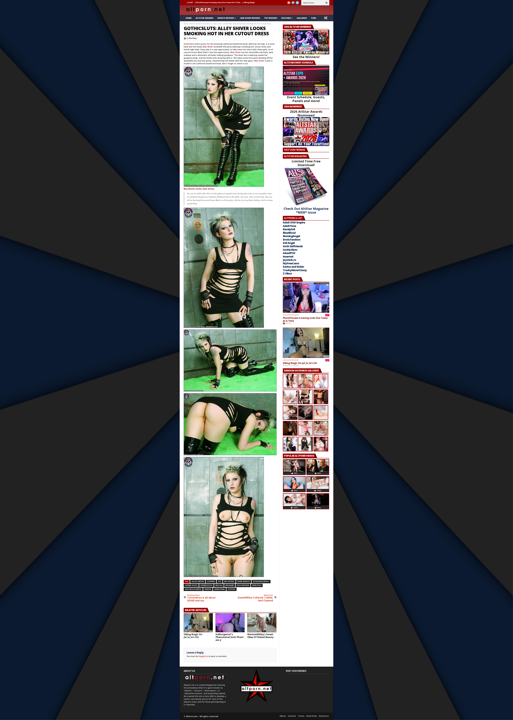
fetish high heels (261, 581)
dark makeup (243, 581)
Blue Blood (207, 24)
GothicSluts (189, 44)
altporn (211, 581)
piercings (256, 585)
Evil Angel (289, 243)
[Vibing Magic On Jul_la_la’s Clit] (198, 622)
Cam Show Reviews (250, 18)
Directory (324, 716)
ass (219, 581)
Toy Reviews (270, 18)
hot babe (230, 585)
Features (286, 18)
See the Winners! (306, 57)
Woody (289, 323)
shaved (208, 589)
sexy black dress (193, 589)
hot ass (218, 585)
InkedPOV (289, 253)
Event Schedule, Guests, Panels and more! (306, 99)
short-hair (219, 589)
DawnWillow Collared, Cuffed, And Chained (255, 598)
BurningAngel (291, 236)
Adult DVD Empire (294, 222)
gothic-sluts (191, 585)
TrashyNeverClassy (295, 270)
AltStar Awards (204, 18)
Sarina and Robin (293, 266)
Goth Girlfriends (293, 246)
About (283, 716)
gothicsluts (206, 585)
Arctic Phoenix (292, 366)
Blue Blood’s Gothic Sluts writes (199, 189)
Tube (313, 18)
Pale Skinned (243, 585)
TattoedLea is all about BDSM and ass (201, 598)
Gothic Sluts (217, 24)
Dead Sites (311, 716)
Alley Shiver (207, 46)
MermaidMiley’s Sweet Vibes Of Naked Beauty (260, 636)
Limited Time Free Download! (306, 163)
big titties (229, 581)
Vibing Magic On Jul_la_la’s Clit (193, 2)
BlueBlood (289, 233)
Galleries (302, 18)
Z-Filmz (287, 273)
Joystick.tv (289, 260)
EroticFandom (291, 239)
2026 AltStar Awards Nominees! (306, 113)
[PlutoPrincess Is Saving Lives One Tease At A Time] (306, 297)
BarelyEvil (289, 229)
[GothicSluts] (230, 127)
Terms (301, 716)
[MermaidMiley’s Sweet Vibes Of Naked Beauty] (261, 622)
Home (189, 18)
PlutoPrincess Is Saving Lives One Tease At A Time (305, 319)
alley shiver (198, 581)
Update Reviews (225, 18)
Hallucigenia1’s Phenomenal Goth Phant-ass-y (230, 2)
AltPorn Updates (196, 24)
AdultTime (289, 226)
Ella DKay (193, 38)
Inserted (288, 256)
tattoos (231, 589)
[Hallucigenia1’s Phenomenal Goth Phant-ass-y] (230, 622)
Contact (292, 716)
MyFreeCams (291, 263)
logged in (203, 656)
